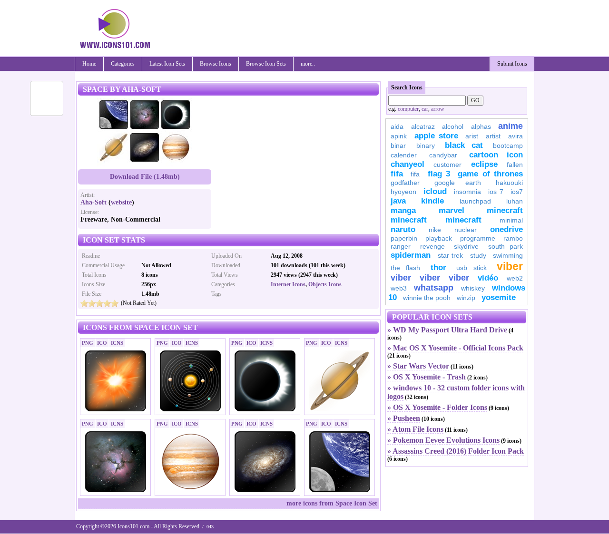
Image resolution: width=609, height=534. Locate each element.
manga (403, 210)
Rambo (513, 238)
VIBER (401, 277)
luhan (514, 201)
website (121, 202)
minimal (511, 220)
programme (477, 238)
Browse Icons (215, 63)
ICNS (117, 343)
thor (438, 267)
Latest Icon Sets (167, 63)
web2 (515, 278)
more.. (308, 63)
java (398, 200)
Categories (123, 63)
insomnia (467, 191)
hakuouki (509, 182)
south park (505, 246)
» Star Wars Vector (418, 366)
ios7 (517, 191)
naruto (403, 229)
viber (510, 266)
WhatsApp (433, 287)
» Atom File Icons (415, 429)
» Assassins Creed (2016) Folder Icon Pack (455, 451)
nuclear (465, 229)
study (478, 255)
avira (515, 136)
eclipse (484, 164)
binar (398, 145)
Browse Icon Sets (266, 63)
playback (438, 238)
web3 (399, 288)
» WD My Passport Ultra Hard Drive (447, 330)
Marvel (451, 210)
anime (510, 126)
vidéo (488, 277)
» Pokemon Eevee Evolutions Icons (443, 440)
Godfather (405, 182)
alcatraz (423, 126)
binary (425, 145)
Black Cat (464, 145)
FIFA (397, 173)
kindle (432, 200)
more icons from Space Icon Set (331, 503)
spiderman (411, 255)
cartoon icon (496, 154)
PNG (87, 343)
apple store (436, 135)
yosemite (498, 297)
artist (493, 136)
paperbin (404, 238)
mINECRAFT (409, 219)
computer (408, 109)
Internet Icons (288, 284)
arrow (437, 109)
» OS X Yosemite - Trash (426, 377)
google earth (457, 182)
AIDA (397, 126)
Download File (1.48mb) (145, 176)
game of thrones (490, 173)
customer (447, 164)
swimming (508, 255)
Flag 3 (439, 173)
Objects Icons (325, 284)
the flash (405, 268)
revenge (432, 246)
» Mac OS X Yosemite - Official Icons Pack (455, 348)
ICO (102, 343)
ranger (401, 246)
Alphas (481, 126)
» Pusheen (403, 418)
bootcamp (508, 145)
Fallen (515, 164)
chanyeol (407, 164)
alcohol (452, 126)
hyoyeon (403, 191)
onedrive (506, 229)
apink (399, 136)
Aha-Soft (93, 202)
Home (89, 63)
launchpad (475, 201)
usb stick (471, 268)
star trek (450, 255)
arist (471, 136)
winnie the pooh (427, 297)
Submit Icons (512, 63)
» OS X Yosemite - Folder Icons (437, 407)
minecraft (505, 210)
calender (404, 155)
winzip (466, 297)
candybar (443, 155)
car (425, 109)
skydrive (466, 246)
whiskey (473, 288)
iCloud (435, 191)
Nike (435, 229)
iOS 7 (495, 191)
